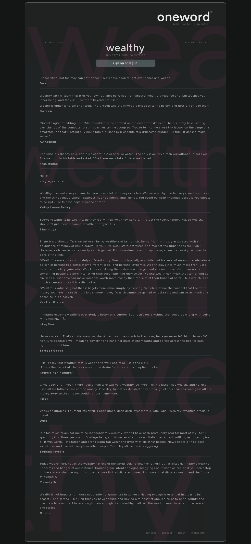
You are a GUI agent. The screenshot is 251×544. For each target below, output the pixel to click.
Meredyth (48, 482)
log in (133, 63)
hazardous (55, 42)
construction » (195, 42)
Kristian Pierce (52, 302)
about (182, 532)
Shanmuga (48, 229)
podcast (167, 532)
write (186, 24)
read (176, 24)
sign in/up (201, 24)
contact (151, 532)
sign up (118, 63)
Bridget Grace (51, 350)
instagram (198, 532)
